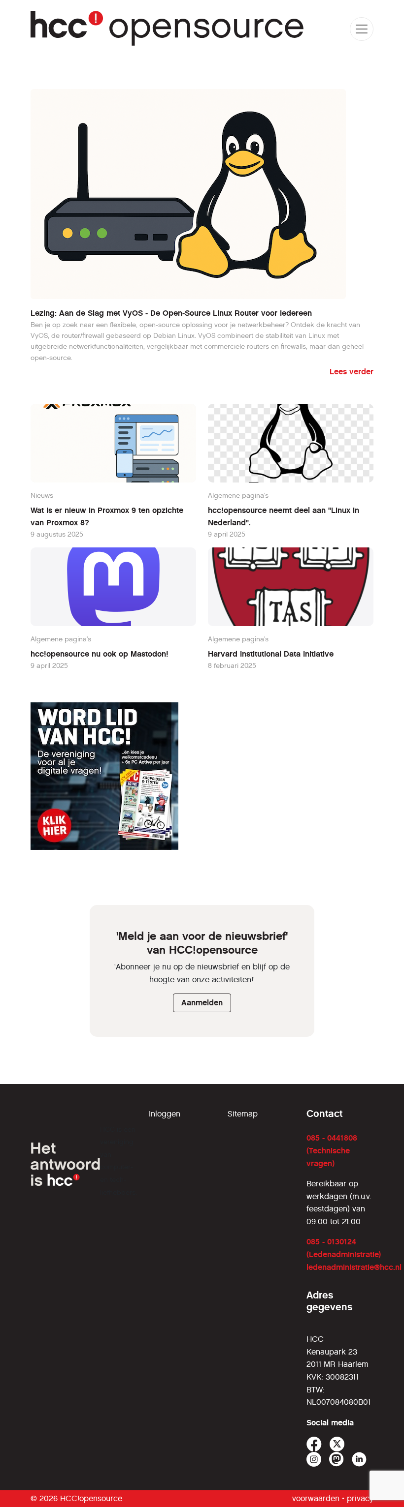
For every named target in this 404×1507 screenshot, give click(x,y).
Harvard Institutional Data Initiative (271, 654)
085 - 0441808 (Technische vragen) (331, 1150)
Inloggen (164, 1113)
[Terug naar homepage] (168, 29)
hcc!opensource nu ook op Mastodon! (99, 654)
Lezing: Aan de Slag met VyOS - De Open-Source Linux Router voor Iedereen (171, 313)
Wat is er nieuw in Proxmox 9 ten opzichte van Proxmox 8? (107, 517)
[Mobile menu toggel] (361, 29)
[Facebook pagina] (314, 1444)
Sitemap (243, 1113)
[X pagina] (337, 1444)
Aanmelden (202, 1002)
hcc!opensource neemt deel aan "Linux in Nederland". (283, 517)
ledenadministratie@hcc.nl (354, 1267)
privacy (360, 1498)
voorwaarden (315, 1498)
